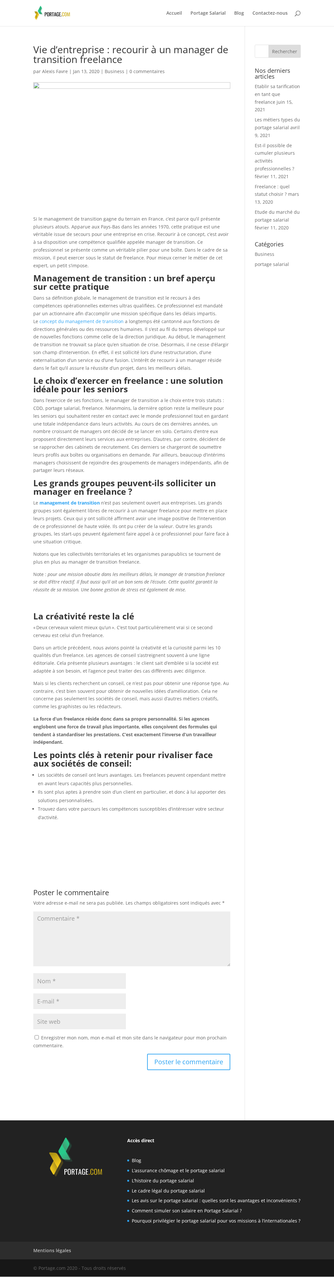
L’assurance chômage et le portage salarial (178, 1170)
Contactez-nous (270, 13)
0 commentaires (147, 71)
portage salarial (272, 264)
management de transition (69, 503)
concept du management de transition (81, 321)
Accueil (174, 13)
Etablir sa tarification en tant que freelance (277, 94)
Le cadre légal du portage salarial (168, 1191)
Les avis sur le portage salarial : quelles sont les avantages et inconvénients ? (216, 1200)
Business (114, 71)
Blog (239, 13)
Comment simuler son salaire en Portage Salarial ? (187, 1210)
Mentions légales (52, 1250)
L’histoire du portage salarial (163, 1180)
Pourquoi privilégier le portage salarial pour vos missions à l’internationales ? (216, 1221)
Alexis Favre (55, 71)
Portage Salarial (208, 13)
